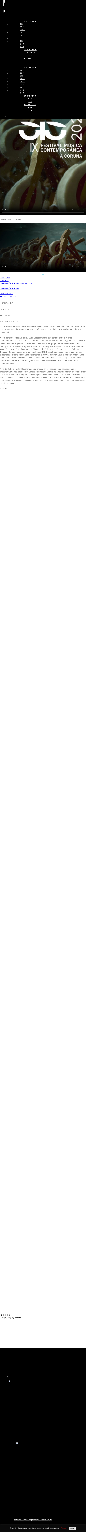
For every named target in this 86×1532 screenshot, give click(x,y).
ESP (30, 110)
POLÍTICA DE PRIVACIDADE (42, 1520)
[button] (30, 21)
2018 (22, 47)
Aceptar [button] (72, 1528)
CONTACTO (30, 58)
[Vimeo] (14, 116)
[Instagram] (8, 116)
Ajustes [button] (63, 1528)
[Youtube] (11, 116)
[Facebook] (3, 116)
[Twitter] (5, 116)
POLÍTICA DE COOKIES (22, 1520)
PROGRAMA (30, 21)
